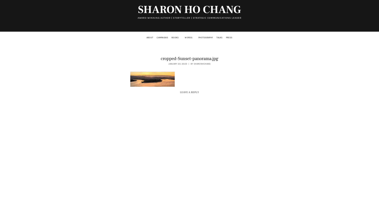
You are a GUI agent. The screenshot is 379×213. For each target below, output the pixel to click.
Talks (219, 37)
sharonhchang (202, 64)
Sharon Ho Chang (189, 10)
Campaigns (162, 37)
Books (177, 38)
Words (191, 38)
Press (229, 37)
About (150, 37)
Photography (206, 37)
